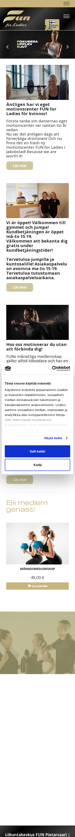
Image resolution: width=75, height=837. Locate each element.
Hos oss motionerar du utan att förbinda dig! (36, 347)
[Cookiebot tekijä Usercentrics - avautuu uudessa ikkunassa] (53, 368)
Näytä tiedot (53, 438)
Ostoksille (39, 586)
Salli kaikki (37, 451)
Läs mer (20, 165)
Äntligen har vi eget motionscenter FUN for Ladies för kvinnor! (31, 109)
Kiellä (38, 465)
